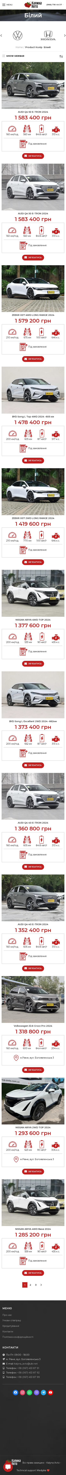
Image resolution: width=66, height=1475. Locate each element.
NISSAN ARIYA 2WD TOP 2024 (33, 1127)
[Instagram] (22, 1392)
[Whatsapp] (29, 1392)
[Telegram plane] (43, 1392)
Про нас (7, 1315)
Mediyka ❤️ (43, 1470)
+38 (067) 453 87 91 (28, 1368)
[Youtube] (50, 1392)
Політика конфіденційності (17, 1337)
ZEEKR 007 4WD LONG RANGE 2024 (33, 315)
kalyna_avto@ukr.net (26, 1363)
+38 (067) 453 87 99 (28, 1377)
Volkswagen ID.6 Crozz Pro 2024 (33, 1025)
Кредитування (10, 1326)
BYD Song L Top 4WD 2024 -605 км (33, 416)
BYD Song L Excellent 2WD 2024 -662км (33, 721)
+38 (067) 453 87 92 (28, 1372)
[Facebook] (15, 1392)
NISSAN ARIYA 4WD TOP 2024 (33, 619)
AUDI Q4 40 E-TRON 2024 (33, 822)
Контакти (7, 1331)
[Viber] (36, 1392)
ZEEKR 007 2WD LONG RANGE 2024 (33, 518)
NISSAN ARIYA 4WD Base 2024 (33, 1229)
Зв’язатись (35, 156)
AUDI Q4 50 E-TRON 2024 (33, 111)
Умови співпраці (11, 1320)
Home (19, 47)
